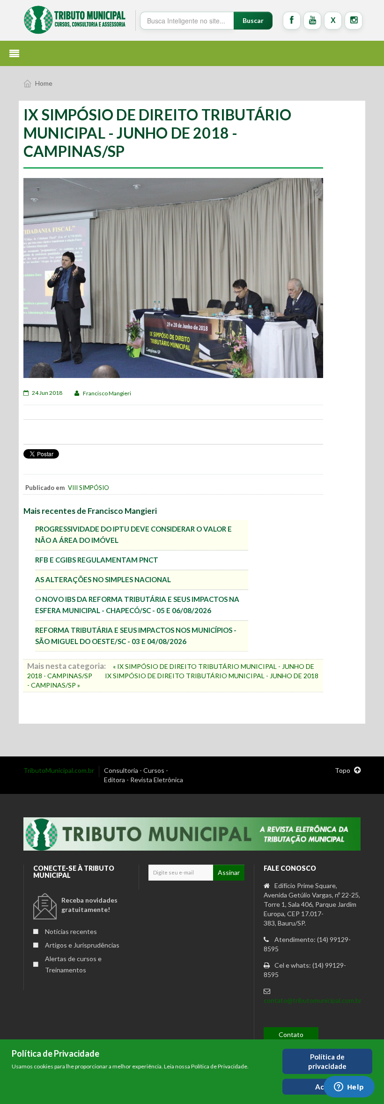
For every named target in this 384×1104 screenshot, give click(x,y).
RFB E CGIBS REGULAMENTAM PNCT (96, 560)
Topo (343, 770)
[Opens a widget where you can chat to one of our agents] (349, 1087)
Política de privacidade (327, 1061)
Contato (291, 1034)
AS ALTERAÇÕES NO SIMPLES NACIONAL (103, 579)
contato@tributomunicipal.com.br (313, 1000)
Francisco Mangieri (107, 393)
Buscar (253, 20)
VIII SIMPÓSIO (88, 487)
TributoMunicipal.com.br (58, 770)
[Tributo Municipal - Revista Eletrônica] (74, 19)
